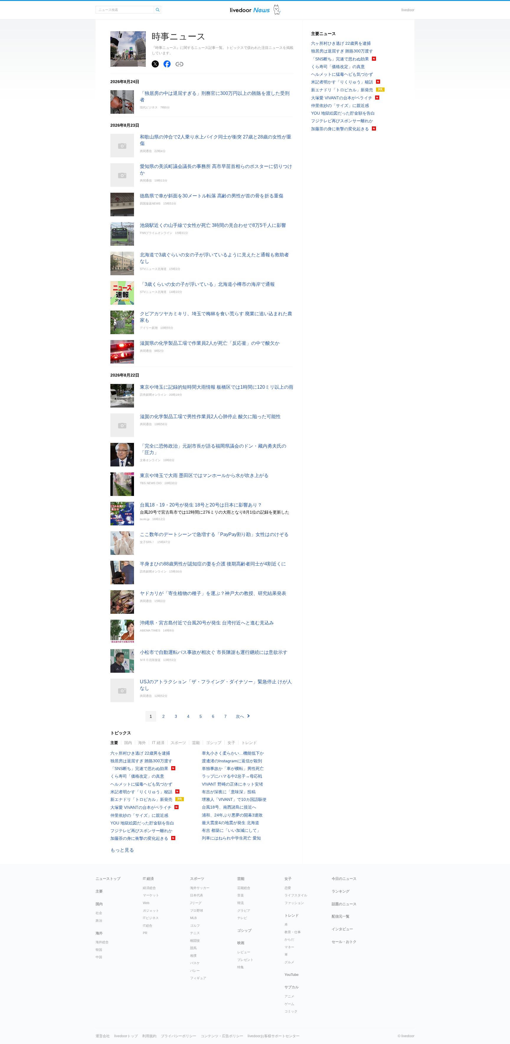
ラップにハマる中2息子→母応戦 (232, 776)
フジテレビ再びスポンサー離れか (141, 830)
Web (146, 903)
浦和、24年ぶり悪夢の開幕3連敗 (232, 815)
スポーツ (178, 742)
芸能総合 (243, 888)
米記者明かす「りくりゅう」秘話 (141, 791)
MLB (193, 918)
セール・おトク (344, 942)
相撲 (193, 955)
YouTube (292, 975)
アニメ (289, 996)
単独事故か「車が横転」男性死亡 (233, 768)
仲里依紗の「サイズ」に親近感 (139, 815)
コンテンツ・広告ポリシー (222, 1036)
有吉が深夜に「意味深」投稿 (229, 791)
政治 (99, 920)
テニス (195, 933)
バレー (195, 970)
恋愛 (288, 888)
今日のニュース (344, 879)
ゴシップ (213, 742)
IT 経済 (158, 742)
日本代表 (196, 895)
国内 (128, 742)
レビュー (243, 952)
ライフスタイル (296, 895)
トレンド (249, 742)
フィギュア (198, 978)
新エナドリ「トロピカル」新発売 (141, 799)
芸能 (196, 742)
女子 (231, 742)
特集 (240, 967)
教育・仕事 (293, 932)
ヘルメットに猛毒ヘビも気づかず (141, 784)
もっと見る (122, 849)
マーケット (151, 895)
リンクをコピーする (179, 64)
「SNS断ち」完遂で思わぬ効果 (139, 768)
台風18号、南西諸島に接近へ (229, 807)
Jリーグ (196, 903)
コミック (291, 1011)
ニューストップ (108, 879)
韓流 (240, 903)
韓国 (99, 949)
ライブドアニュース (250, 10)
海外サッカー (200, 888)
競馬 (193, 948)
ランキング (340, 891)
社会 (99, 913)
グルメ (289, 962)
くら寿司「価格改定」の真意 (137, 776)
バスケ (195, 963)
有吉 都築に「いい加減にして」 (231, 830)
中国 (99, 957)
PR (145, 933)
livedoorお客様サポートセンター (274, 1036)
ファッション (294, 903)
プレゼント (245, 959)
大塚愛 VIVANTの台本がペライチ (140, 807)
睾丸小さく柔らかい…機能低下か (233, 753)
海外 (142, 742)
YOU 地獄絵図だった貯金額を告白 (142, 823)
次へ (240, 716)
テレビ (242, 918)
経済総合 (149, 888)
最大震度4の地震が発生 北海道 (230, 822)
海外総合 (102, 942)
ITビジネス (151, 918)
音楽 (240, 895)
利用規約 (149, 1036)
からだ (289, 939)
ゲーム (289, 1004)
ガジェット (151, 910)
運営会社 (103, 1036)
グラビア (243, 910)
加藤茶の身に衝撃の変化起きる (139, 838)
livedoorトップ (126, 1036)
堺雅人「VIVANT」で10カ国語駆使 (234, 799)
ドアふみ (277, 10)
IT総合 (147, 925)
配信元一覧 (340, 916)
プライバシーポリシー (178, 1036)
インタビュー (342, 929)
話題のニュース (344, 904)
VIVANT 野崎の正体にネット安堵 (232, 784)
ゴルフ (195, 925)
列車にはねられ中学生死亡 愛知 (231, 838)
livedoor (407, 10)
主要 (114, 742)
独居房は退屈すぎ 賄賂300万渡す (141, 760)
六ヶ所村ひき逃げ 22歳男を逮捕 (140, 753)
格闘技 (195, 940)
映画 (240, 943)
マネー (289, 947)
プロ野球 (196, 910)
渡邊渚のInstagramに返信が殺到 (232, 760)
